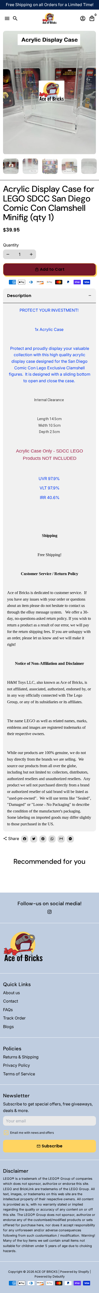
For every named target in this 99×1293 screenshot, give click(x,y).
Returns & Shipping (21, 1056)
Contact (10, 1001)
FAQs (8, 1009)
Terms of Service (19, 1073)
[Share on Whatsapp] (52, 839)
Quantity (11, 244)
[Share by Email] (61, 839)
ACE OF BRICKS (46, 1272)
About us (11, 992)
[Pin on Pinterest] (42, 839)
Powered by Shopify (74, 1272)
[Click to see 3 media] (50, 166)
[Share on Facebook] (24, 839)
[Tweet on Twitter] (33, 839)
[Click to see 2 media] (30, 166)
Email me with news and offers (32, 1133)
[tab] (49, 295)
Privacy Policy (16, 1065)
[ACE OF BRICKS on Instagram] (49, 911)
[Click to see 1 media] (11, 166)
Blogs (8, 1026)
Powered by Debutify (50, 1276)
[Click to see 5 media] (89, 166)
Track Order (14, 1017)
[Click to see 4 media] (69, 166)
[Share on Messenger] (70, 839)
